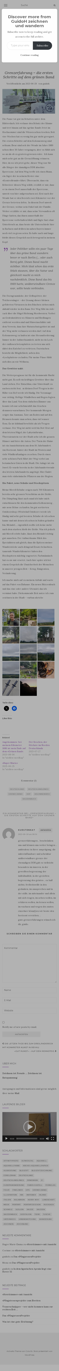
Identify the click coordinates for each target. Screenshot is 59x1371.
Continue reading (29, 55)
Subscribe (42, 45)
